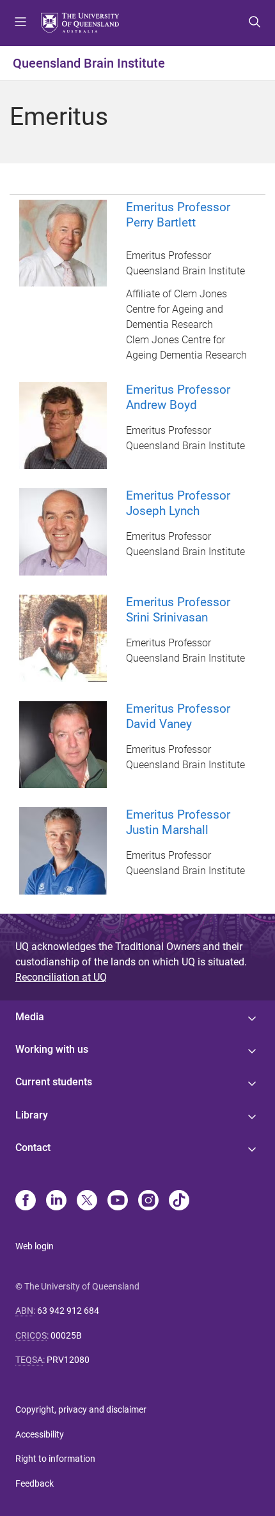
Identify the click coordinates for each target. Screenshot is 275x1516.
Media (29, 1017)
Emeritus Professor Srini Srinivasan (178, 610)
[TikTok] (179, 1201)
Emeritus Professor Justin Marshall (178, 822)
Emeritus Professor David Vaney (178, 716)
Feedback (34, 1483)
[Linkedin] (56, 1201)
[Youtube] (117, 1201)
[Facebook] (25, 1201)
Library (31, 1115)
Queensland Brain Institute (89, 63)
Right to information (55, 1458)
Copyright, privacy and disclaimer (80, 1409)
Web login (34, 1246)
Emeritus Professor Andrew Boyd (178, 397)
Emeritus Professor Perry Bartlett (178, 215)
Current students (53, 1082)
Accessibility (39, 1434)
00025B (66, 1335)
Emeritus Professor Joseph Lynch (178, 503)
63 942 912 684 (68, 1310)
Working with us (51, 1049)
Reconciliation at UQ (61, 977)
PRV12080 (68, 1360)
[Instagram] (148, 1201)
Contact (33, 1147)
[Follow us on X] (87, 1201)
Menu (20, 23)
